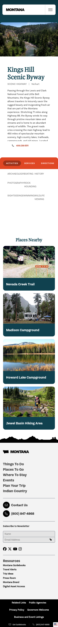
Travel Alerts (10, 569)
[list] (29, 189)
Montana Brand (11, 582)
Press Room (9, 578)
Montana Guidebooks (14, 565)
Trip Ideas (8, 573)
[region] (29, 39)
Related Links (19, 602)
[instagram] (20, 549)
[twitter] (10, 549)
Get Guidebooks (19, 624)
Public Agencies (37, 602)
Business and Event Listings (29, 617)
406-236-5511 (22, 145)
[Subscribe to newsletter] (50, 539)
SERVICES (29, 163)
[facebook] (5, 549)
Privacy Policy (16, 609)
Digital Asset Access (14, 586)
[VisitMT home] (14, 9)
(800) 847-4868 (22, 514)
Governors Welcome (38, 609)
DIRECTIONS (47, 163)
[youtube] (15, 549)
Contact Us (19, 505)
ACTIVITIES (12, 163)
